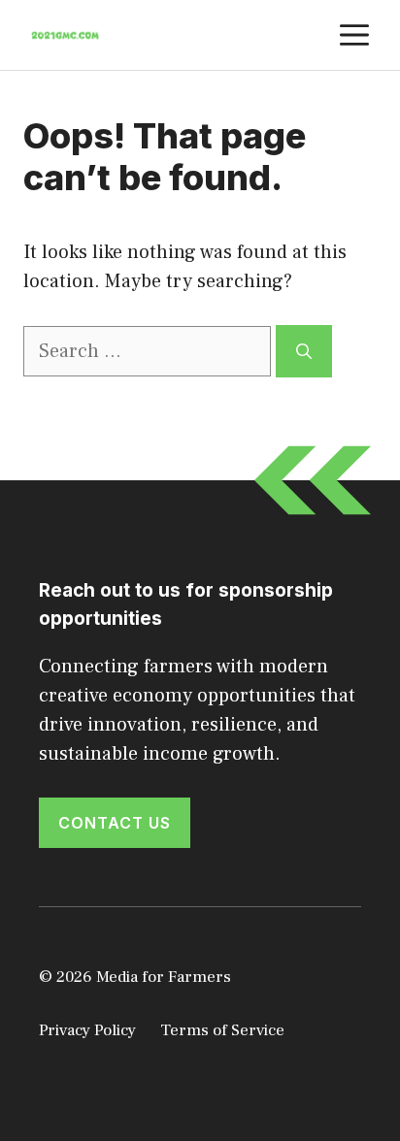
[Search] (304, 351)
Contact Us (114, 822)
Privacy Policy (87, 1030)
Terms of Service (222, 1030)
